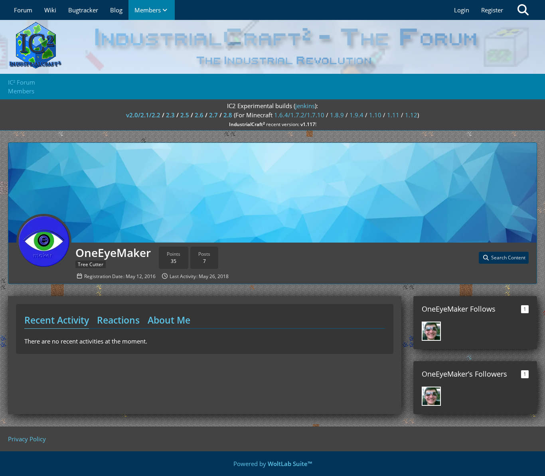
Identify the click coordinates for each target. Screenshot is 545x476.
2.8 (227, 115)
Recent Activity (56, 320)
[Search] (523, 10)
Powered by (272, 464)
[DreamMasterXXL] (431, 331)
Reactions (118, 320)
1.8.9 (337, 115)
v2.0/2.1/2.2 (143, 115)
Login (461, 10)
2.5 (184, 115)
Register (492, 10)
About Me (169, 320)
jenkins (305, 106)
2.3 (170, 115)
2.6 (199, 115)
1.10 (375, 115)
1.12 (411, 115)
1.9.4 (356, 115)
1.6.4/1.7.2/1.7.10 (299, 115)
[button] (504, 258)
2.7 (213, 115)
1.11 (393, 115)
